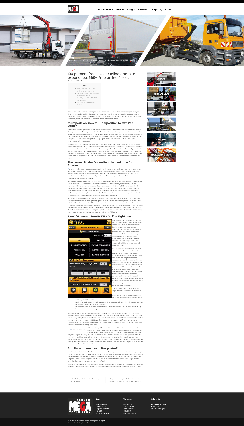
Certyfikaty (156, 9)
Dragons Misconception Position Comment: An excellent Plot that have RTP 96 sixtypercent (125, 380)
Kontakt (169, 9)
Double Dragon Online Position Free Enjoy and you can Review (86, 380)
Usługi (130, 9)
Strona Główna (105, 9)
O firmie (120, 9)
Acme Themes (87, 423)
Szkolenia (142, 9)
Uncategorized (72, 70)
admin (84, 81)
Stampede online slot (132, 186)
